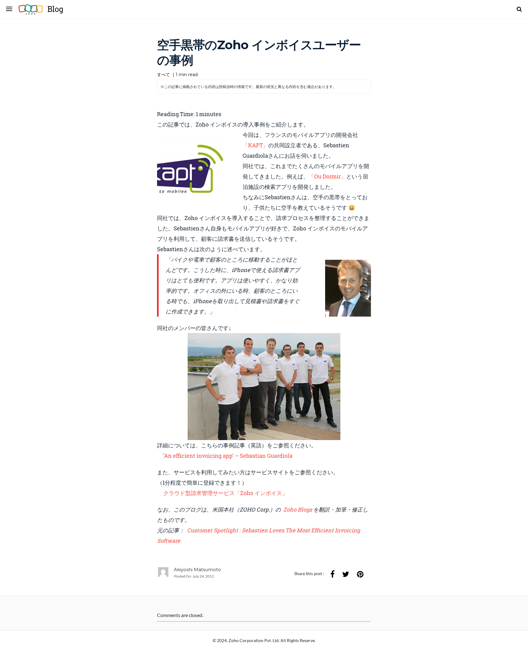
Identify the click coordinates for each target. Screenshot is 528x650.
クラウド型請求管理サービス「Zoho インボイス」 (225, 493)
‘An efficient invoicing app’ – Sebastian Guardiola (227, 455)
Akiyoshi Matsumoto (197, 569)
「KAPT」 (255, 145)
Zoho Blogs (298, 509)
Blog (55, 9)
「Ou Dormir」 (327, 176)
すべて (163, 74)
